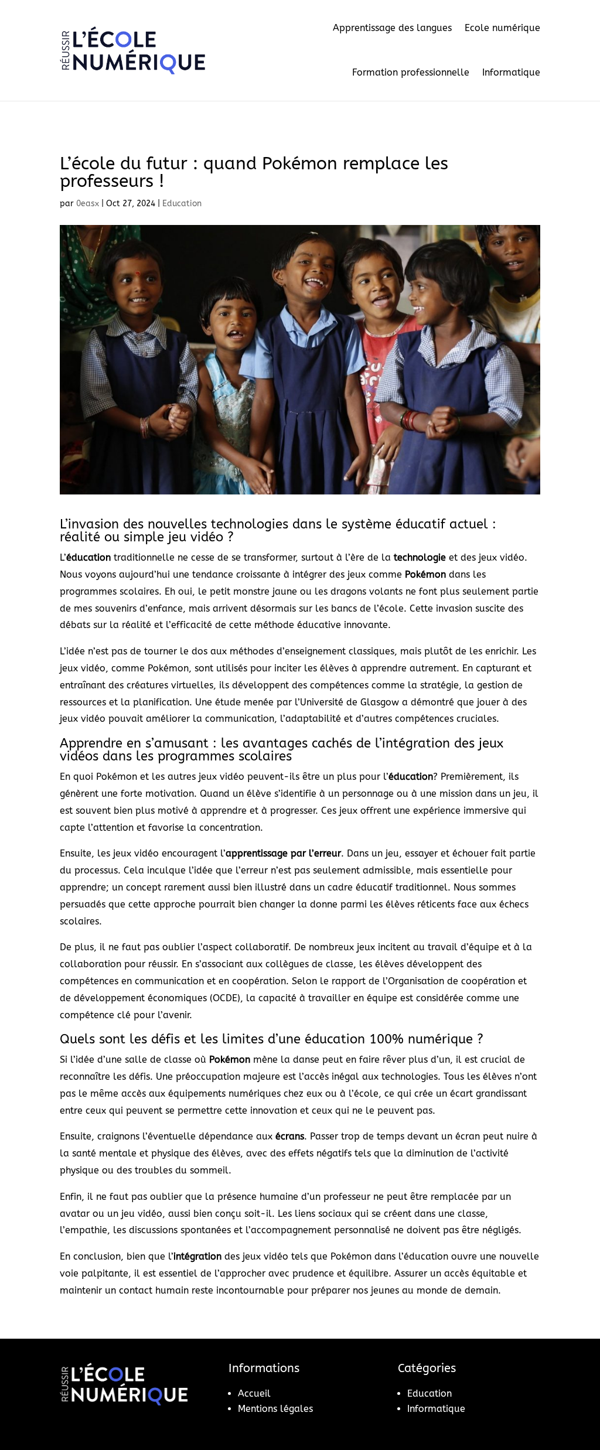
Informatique (511, 72)
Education (182, 204)
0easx (87, 204)
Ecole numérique (502, 27)
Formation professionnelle (410, 72)
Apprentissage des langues (392, 27)
